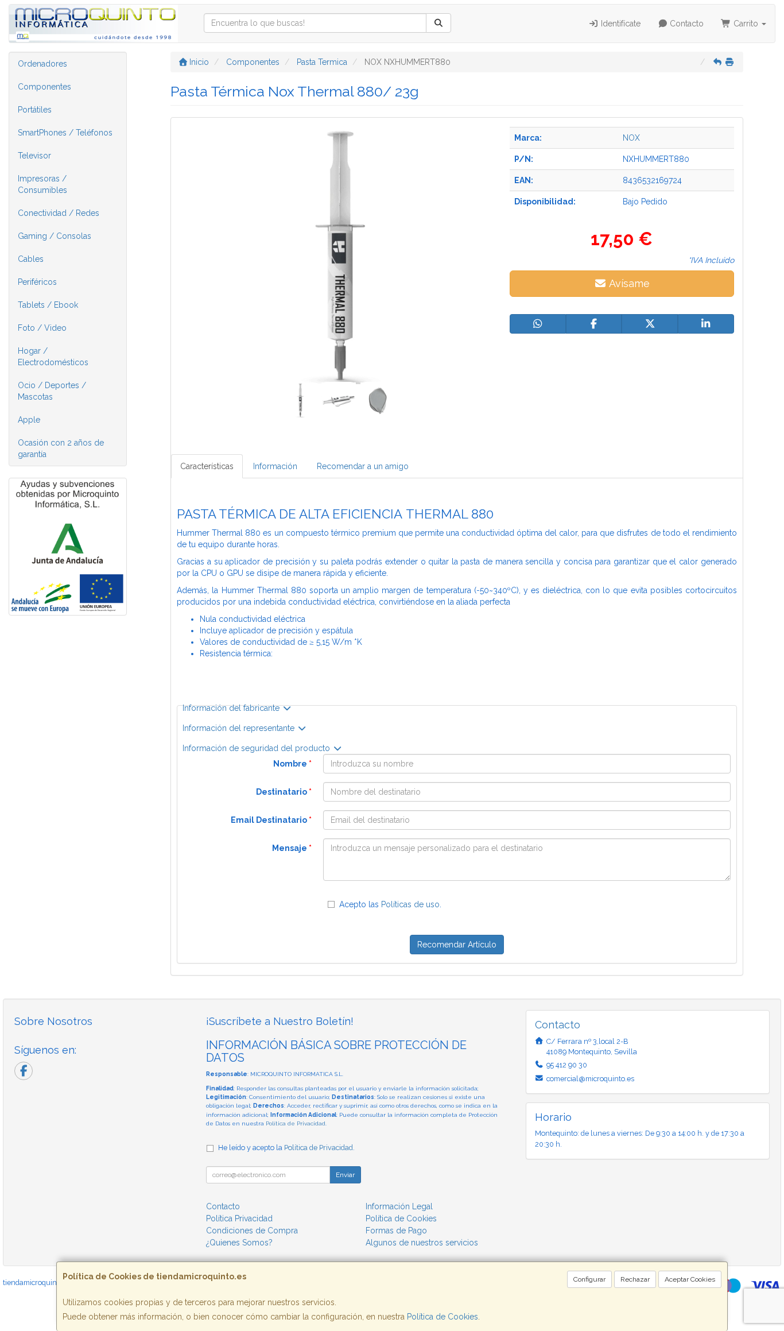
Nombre (292, 763)
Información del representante (240, 728)
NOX (631, 137)
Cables (31, 259)
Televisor (34, 155)
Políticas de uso (410, 904)
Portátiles (35, 109)
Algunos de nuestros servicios (422, 1242)
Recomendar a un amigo (363, 466)
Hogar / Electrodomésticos (53, 356)
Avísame (628, 283)
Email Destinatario (271, 820)
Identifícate (620, 23)
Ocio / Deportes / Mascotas (52, 391)
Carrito (745, 23)
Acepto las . (390, 904)
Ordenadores (42, 63)
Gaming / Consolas (54, 236)
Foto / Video (42, 327)
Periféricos (37, 282)
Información (275, 466)
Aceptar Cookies (690, 1279)
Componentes (44, 86)
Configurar (589, 1279)
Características (207, 466)
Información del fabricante (232, 708)
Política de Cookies (442, 1316)
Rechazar (635, 1279)
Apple (29, 419)
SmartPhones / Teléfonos (65, 132)
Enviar (345, 1175)
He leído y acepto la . (286, 1147)
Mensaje (292, 848)
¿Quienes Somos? (239, 1242)
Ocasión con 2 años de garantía (61, 448)
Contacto (685, 23)
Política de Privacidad (295, 1123)
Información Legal (399, 1206)
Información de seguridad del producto (257, 748)
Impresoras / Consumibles (42, 184)
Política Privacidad (239, 1218)
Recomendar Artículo (456, 944)
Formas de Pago (396, 1230)
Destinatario (284, 791)
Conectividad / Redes (58, 213)
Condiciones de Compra (252, 1230)
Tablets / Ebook (48, 304)
